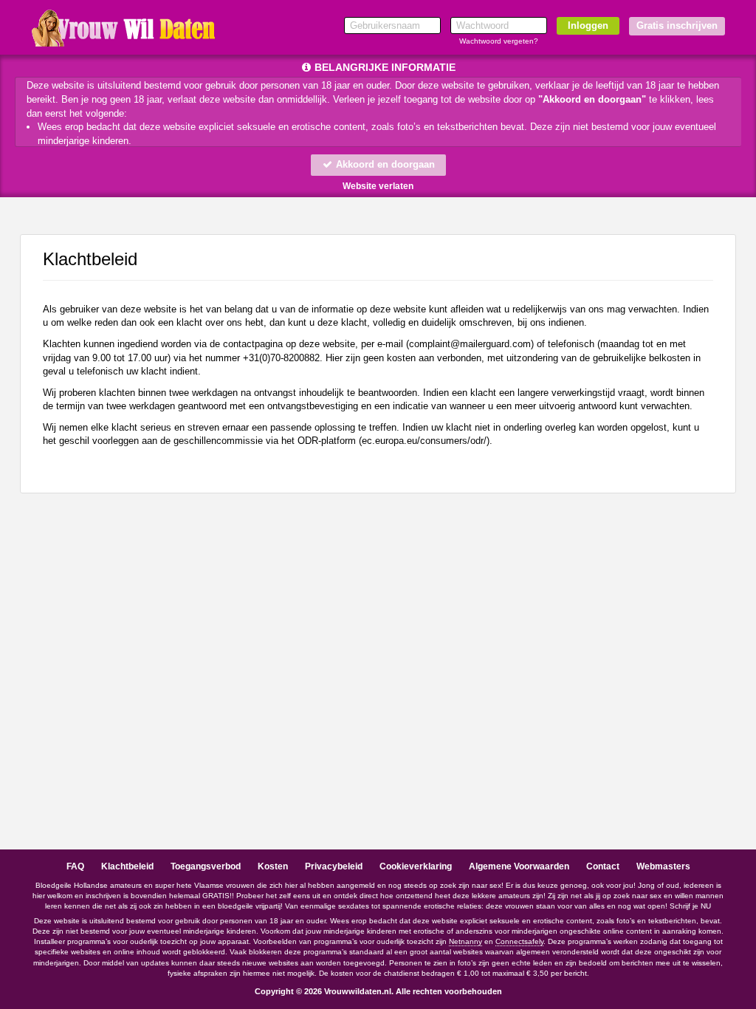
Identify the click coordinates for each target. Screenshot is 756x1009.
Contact (602, 866)
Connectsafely (519, 941)
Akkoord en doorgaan (384, 164)
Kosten (273, 866)
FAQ (75, 866)
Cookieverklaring (415, 866)
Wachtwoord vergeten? (498, 41)
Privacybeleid (333, 866)
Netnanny (465, 941)
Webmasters (663, 866)
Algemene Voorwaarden (519, 866)
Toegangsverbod (206, 866)
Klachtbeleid (127, 866)
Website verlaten (378, 186)
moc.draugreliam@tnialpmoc (470, 343)
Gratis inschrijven (677, 25)
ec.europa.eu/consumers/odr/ (424, 440)
